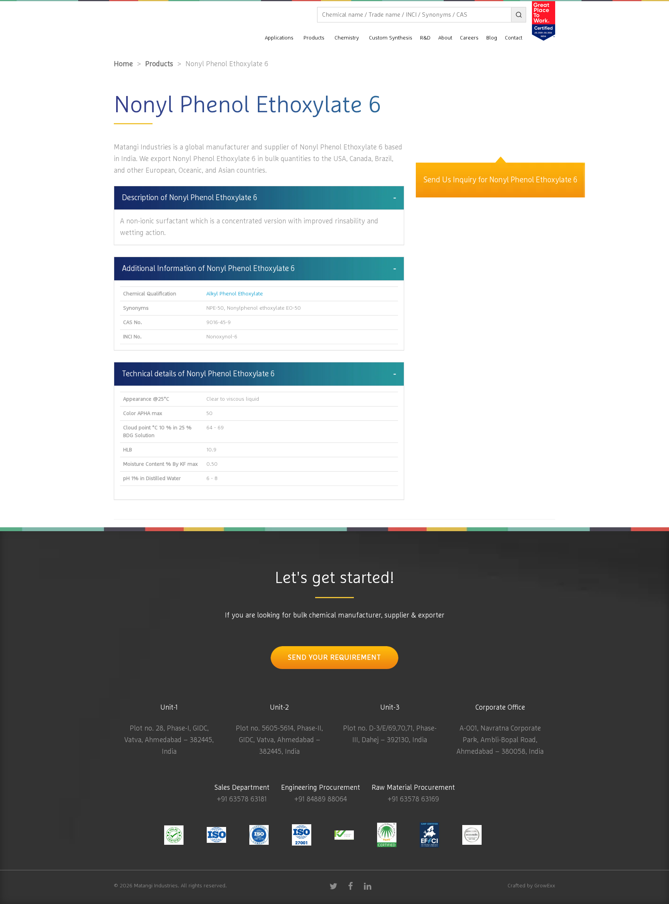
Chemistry (346, 38)
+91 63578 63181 (242, 799)
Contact (513, 38)
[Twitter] (333, 886)
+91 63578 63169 (413, 799)
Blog (491, 38)
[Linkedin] (367, 886)
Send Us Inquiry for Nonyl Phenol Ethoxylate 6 (500, 180)
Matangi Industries (156, 886)
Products (314, 38)
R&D (425, 38)
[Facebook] (350, 886)
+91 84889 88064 (320, 799)
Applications (279, 38)
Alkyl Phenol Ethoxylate (234, 294)
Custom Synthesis (390, 38)
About (445, 38)
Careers (469, 38)
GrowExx (544, 886)
